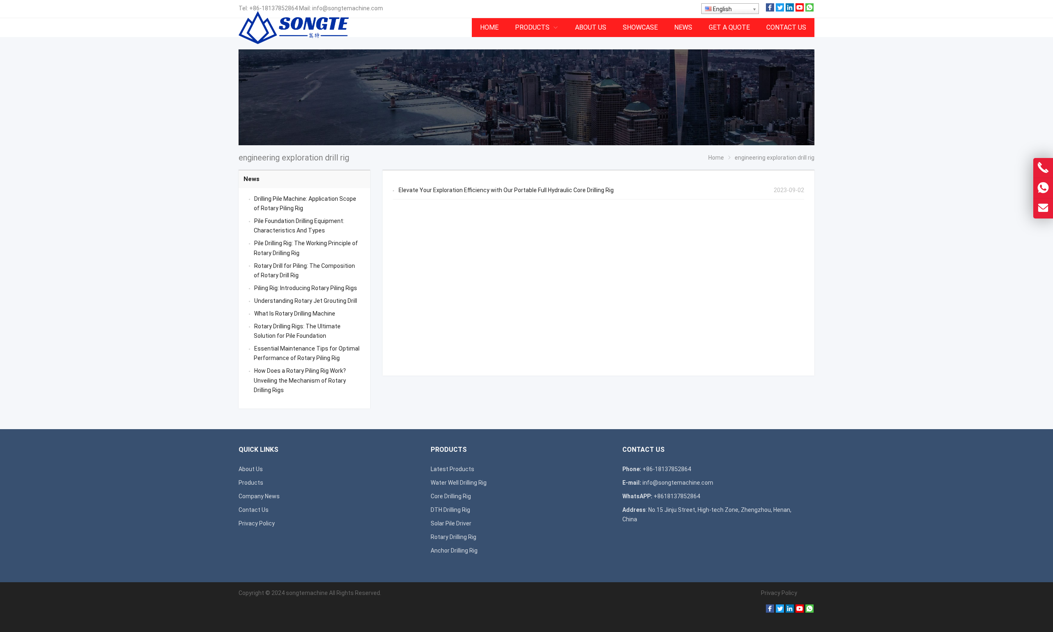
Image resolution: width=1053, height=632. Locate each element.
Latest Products (452, 469)
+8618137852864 (677, 496)
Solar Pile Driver (451, 523)
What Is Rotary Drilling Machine (294, 313)
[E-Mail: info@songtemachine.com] (1043, 208)
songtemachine (307, 593)
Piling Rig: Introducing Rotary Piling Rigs (305, 288)
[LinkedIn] (790, 9)
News (252, 179)
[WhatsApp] (809, 9)
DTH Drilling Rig (450, 510)
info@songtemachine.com (347, 8)
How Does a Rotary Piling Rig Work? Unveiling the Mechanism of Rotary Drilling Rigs (300, 380)
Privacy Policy (257, 523)
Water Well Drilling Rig (459, 482)
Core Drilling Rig (451, 496)
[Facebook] (770, 9)
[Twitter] (780, 9)
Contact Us (254, 510)
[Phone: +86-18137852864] (1043, 168)
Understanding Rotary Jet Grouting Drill (305, 300)
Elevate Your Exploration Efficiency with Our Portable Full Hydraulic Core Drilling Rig (506, 190)
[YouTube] (800, 9)
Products (251, 482)
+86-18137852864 (273, 8)
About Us (251, 469)
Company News (259, 496)
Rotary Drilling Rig (453, 537)
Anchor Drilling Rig (454, 550)
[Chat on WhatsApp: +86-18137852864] (1043, 188)
